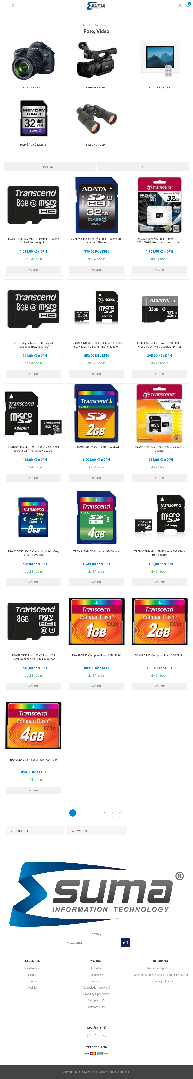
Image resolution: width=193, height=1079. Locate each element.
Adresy (96, 981)
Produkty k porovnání (96, 994)
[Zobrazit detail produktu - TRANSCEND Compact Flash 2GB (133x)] (159, 621)
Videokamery (96, 87)
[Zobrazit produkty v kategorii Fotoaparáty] (33, 61)
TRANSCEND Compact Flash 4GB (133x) (33, 759)
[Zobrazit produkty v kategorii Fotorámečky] (159, 61)
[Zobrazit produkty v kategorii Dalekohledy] (96, 118)
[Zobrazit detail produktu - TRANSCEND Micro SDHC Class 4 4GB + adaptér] (159, 413)
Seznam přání (96, 1007)
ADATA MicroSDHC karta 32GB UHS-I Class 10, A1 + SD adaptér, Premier (159, 345)
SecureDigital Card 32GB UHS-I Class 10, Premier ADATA (96, 240)
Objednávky (96, 974)
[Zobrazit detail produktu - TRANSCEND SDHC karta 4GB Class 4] (96, 517)
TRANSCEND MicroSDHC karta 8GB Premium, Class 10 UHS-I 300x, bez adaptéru (33, 659)
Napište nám (32, 968)
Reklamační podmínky (160, 968)
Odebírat (125, 942)
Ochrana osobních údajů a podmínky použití (161, 974)
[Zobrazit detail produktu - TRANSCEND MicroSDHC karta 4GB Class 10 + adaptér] (159, 517)
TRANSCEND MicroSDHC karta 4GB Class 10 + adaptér (159, 553)
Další (112, 813)
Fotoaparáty (33, 87)
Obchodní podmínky (161, 981)
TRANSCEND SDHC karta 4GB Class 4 (96, 551)
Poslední (120, 813)
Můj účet (96, 968)
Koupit (33, 269)
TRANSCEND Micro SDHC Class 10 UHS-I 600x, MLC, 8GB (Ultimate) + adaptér (96, 345)
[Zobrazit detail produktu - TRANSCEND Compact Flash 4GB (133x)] (33, 725)
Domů (86, 25)
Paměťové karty (33, 144)
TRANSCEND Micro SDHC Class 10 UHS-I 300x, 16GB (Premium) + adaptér (33, 449)
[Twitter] (89, 1035)
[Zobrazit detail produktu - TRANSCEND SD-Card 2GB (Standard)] (96, 413)
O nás (32, 981)
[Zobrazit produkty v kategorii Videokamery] (96, 61)
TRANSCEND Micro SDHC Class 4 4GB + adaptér (160, 449)
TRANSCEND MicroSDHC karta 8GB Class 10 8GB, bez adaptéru (33, 240)
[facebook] (96, 1035)
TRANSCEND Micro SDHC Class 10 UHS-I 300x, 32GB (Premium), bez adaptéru (159, 240)
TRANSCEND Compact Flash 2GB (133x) (160, 655)
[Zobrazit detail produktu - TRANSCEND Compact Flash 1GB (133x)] (96, 621)
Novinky (32, 987)
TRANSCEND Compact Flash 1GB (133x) (96, 655)
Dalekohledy (96, 144)
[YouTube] (104, 1035)
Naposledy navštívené (96, 987)
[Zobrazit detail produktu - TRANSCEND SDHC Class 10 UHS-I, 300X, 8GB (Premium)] (33, 517)
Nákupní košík (96, 1000)
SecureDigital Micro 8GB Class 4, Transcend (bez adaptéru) (33, 345)
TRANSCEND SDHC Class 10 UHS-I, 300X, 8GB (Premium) (33, 553)
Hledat (32, 974)
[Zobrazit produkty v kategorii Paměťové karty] (33, 118)
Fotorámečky (160, 87)
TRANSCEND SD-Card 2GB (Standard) (96, 447)
